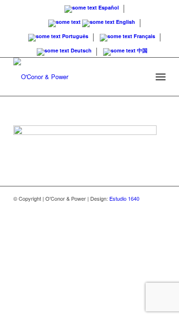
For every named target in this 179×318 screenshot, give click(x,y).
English (125, 21)
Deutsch (80, 50)
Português (74, 36)
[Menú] (161, 76)
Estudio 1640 (124, 198)
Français (143, 36)
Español (108, 7)
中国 (141, 50)
